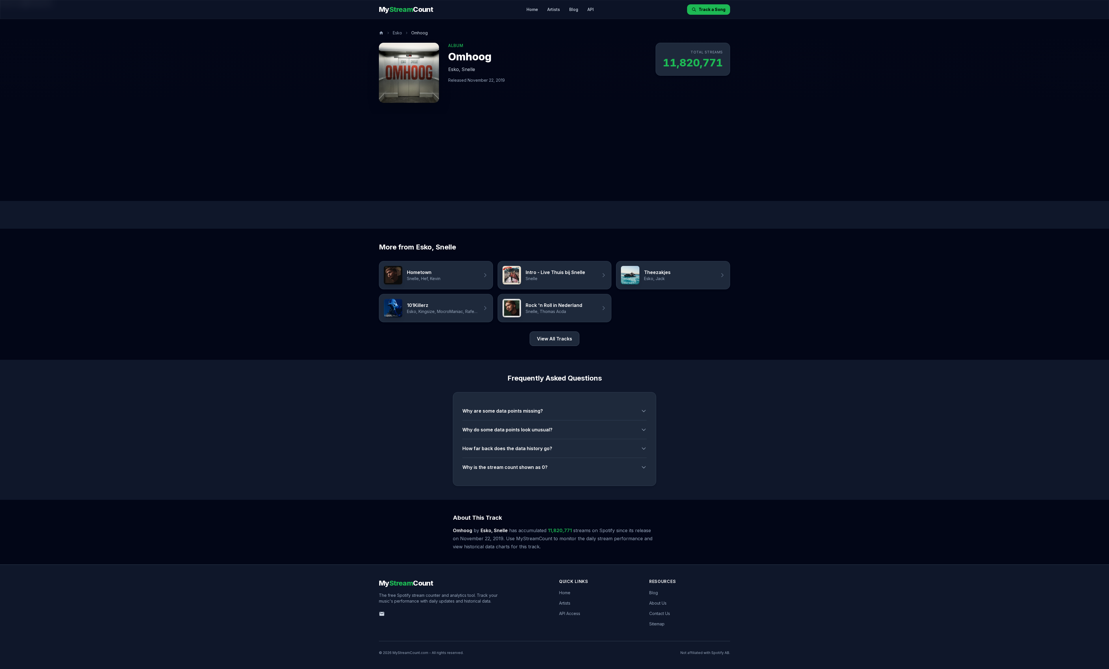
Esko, (454, 69)
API (590, 9)
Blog (573, 9)
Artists (553, 9)
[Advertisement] (554, 157)
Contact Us (659, 613)
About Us (658, 603)
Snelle (468, 69)
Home (532, 9)
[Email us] (382, 614)
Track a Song (712, 9)
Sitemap (657, 623)
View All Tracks (554, 339)
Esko (397, 32)
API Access (569, 613)
